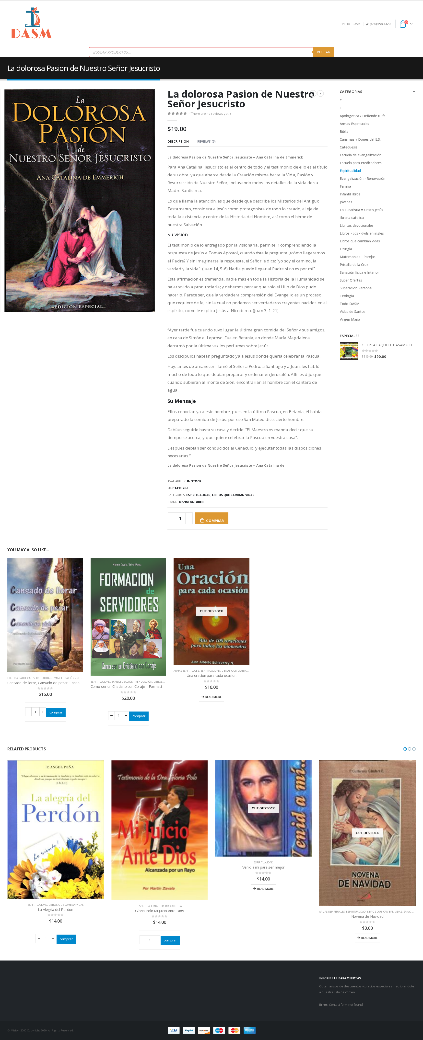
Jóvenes (346, 202)
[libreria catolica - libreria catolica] (31, 24)
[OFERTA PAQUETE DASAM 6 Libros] (349, 351)
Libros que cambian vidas (233, 495)
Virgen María (350, 319)
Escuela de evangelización (360, 155)
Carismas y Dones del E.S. (360, 139)
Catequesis (348, 147)
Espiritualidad (198, 495)
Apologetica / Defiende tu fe (363, 115)
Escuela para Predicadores (361, 162)
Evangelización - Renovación (73, 678)
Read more (213, 697)
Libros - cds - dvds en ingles (362, 233)
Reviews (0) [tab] (206, 141)
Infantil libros (350, 194)
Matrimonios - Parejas (358, 256)
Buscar (323, 52)
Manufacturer (191, 502)
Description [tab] (178, 141)
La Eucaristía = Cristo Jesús (361, 209)
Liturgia (346, 249)
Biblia (344, 131)
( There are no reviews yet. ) (210, 113)
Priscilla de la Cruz (354, 264)
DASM (356, 24)
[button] (405, 749)
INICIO (346, 24)
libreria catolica (18, 678)
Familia (345, 186)
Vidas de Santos (352, 311)
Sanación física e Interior (359, 272)
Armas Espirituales (186, 670)
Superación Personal (356, 288)
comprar (214, 520)
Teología (347, 296)
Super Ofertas (351, 280)
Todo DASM (349, 303)
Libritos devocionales (357, 225)
